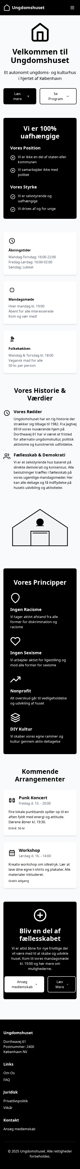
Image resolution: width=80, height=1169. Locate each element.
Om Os (9, 1073)
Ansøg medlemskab (19, 1129)
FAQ (6, 1079)
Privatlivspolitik (15, 1101)
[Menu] (72, 7)
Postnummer (14, 1046)
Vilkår (8, 1107)
